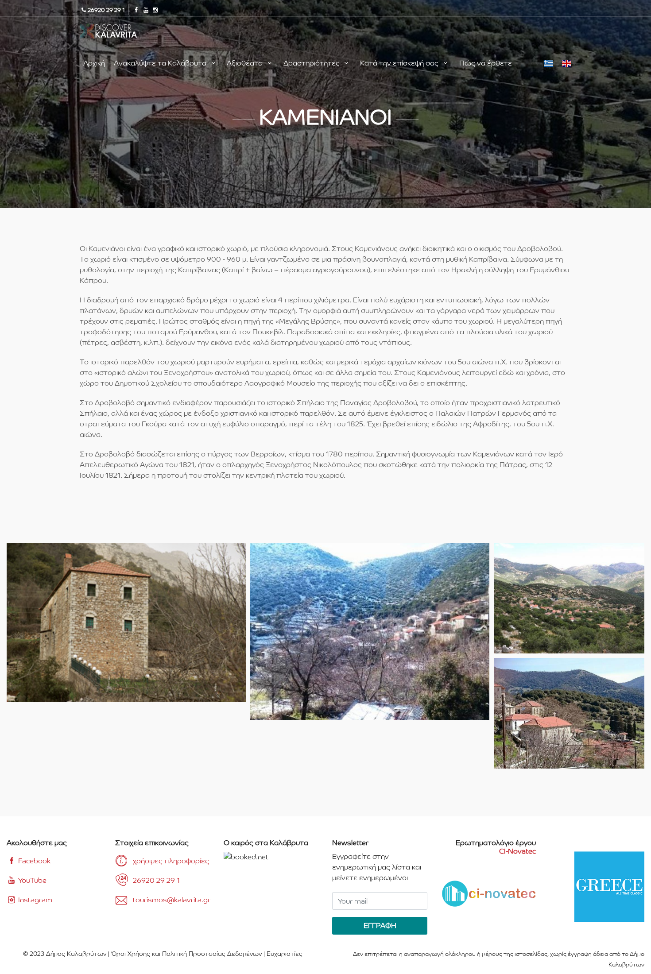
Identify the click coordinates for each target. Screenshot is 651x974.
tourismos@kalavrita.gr (171, 900)
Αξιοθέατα (245, 63)
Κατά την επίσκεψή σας (400, 63)
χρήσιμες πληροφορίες (171, 861)
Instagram (34, 900)
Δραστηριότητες (312, 63)
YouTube (31, 880)
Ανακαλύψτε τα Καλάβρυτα (161, 63)
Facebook (33, 861)
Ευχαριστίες (284, 953)
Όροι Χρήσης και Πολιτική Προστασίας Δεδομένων (186, 953)
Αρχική (94, 63)
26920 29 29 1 (156, 880)
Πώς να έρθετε (485, 63)
